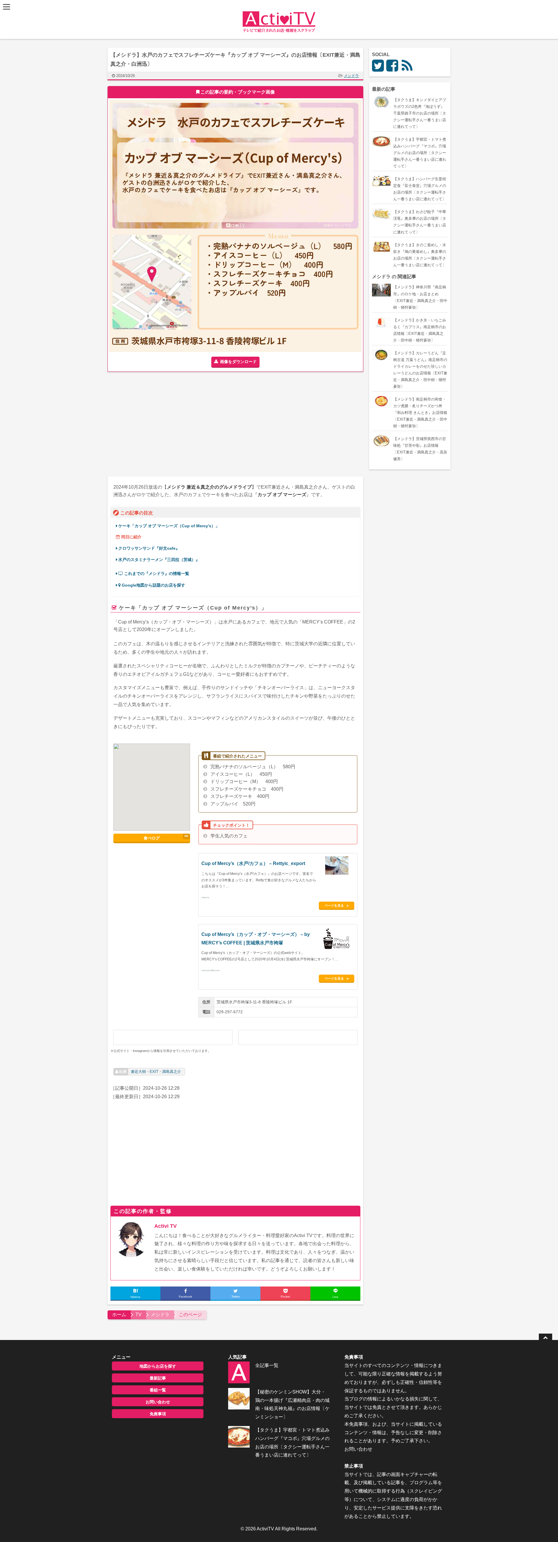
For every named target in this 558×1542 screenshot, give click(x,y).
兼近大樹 (138, 1071)
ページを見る (334, 905)
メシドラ (351, 76)
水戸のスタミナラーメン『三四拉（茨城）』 (159, 560)
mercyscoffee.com (210, 970)
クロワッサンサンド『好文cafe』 (149, 548)
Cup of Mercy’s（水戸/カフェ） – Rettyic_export (253, 863)
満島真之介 (171, 1071)
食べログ (152, 838)
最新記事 (158, 1378)
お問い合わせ (158, 1402)
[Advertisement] (171, 424)
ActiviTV (265, 1528)
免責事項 (158, 1413)
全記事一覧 (266, 1365)
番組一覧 (158, 1390)
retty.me (205, 897)
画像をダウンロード (238, 361)
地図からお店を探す (158, 1366)
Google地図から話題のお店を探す (153, 585)
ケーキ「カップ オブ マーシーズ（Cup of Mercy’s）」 (168, 526)
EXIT (154, 1071)
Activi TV (165, 1226)
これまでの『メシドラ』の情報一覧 (156, 573)
